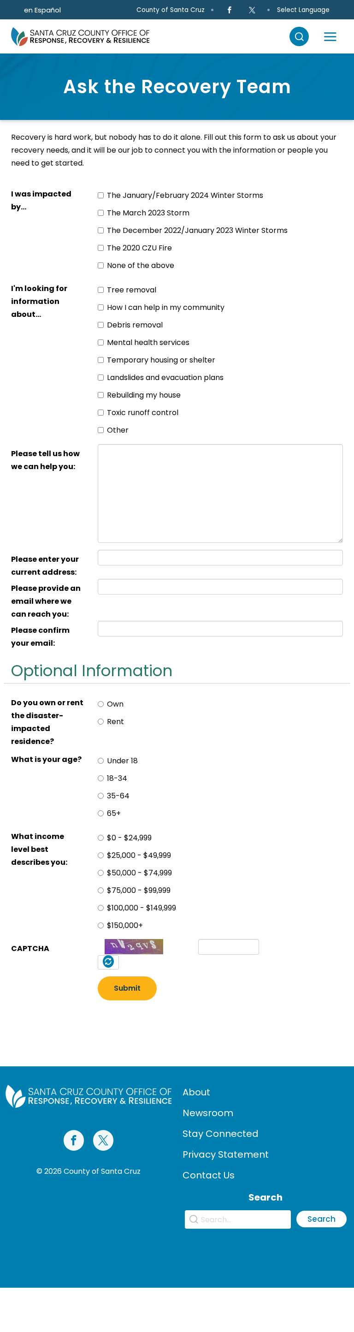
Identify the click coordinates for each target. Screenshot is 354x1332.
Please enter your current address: (45, 565)
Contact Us (209, 1175)
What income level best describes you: (39, 849)
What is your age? (46, 759)
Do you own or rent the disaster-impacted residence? (47, 722)
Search (321, 1219)
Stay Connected (221, 1133)
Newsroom (208, 1112)
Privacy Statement (226, 1154)
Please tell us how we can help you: (45, 460)
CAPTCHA (30, 948)
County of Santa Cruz (170, 10)
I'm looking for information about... (39, 301)
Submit (127, 988)
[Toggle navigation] (330, 36)
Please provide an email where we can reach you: (46, 601)
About (196, 1092)
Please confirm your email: (40, 636)
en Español (42, 10)
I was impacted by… (41, 200)
